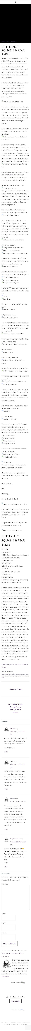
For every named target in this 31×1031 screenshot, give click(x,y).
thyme (14, 676)
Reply (6, 752)
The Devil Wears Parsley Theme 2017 (19, 1022)
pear (27, 674)
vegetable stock (18, 676)
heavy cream (18, 674)
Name (4, 914)
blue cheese (6, 673)
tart (8, 676)
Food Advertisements (15, 982)
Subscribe (15, 1001)
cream (3, 674)
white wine (24, 676)
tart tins (10, 175)
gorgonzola (13, 674)
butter (15, 673)
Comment (5, 884)
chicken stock (26, 673)
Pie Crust (6, 580)
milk (22, 674)
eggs (7, 674)
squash (5, 676)
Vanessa (12, 728)
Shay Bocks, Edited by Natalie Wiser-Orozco (15, 1024)
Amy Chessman (15, 839)
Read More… (6, 976)
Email (4, 923)
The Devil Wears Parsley (15, 23)
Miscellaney (10, 671)
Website (4, 933)
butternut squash (20, 673)
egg (5, 674)
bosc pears (11, 673)
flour (9, 674)
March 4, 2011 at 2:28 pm (18, 802)
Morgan (12, 799)
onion (24, 674)
